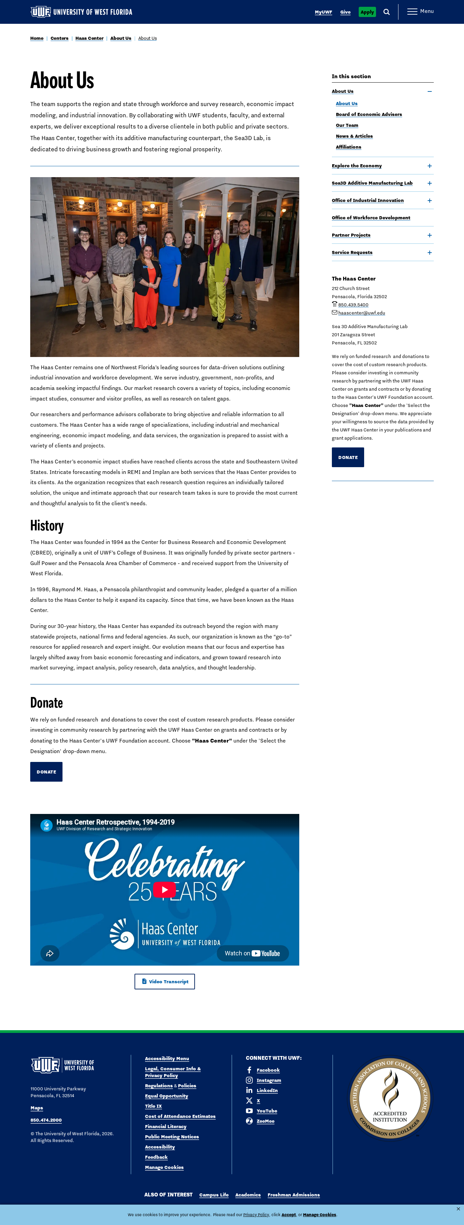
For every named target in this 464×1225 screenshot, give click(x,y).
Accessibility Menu (167, 1058)
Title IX (153, 1106)
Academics (248, 1195)
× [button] (458, 1209)
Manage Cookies (164, 1167)
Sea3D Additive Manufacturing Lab (372, 183)
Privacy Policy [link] (256, 1214)
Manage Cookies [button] (319, 1214)
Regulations (159, 1086)
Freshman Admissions (294, 1195)
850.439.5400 (353, 304)
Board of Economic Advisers (369, 114)
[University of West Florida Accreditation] (390, 1098)
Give (345, 12)
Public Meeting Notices (172, 1137)
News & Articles (354, 136)
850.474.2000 (46, 1120)
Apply (367, 12)
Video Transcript (168, 982)
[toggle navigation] (430, 91)
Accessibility (160, 1147)
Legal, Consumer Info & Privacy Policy (173, 1072)
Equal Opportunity (166, 1096)
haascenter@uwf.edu (361, 313)
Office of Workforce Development (371, 218)
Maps (37, 1108)
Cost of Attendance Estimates (180, 1116)
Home (36, 38)
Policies (187, 1086)
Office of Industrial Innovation (368, 200)
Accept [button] (289, 1214)
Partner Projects (351, 235)
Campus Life (214, 1195)
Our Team (347, 125)
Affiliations (348, 147)
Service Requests (352, 252)
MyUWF (323, 12)
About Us (120, 38)
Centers (60, 38)
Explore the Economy (357, 166)
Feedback (156, 1157)
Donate (46, 772)
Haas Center (89, 38)
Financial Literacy (165, 1126)
